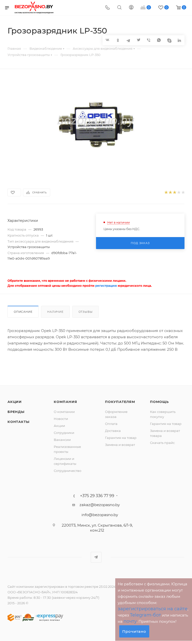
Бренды (16, 412)
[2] (170, 192)
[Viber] (149, 40)
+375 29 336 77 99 (97, 496)
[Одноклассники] (118, 40)
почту (130, 621)
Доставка (113, 431)
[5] (183, 192)
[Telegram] (128, 40)
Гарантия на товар (120, 438)
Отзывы (85, 312)
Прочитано (134, 631)
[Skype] (169, 40)
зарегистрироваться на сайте (153, 609)
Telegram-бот (145, 615)
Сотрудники (64, 433)
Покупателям (120, 402)
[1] (166, 192)
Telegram (96, 557)
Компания (65, 402)
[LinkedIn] (179, 40)
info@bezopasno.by (100, 514)
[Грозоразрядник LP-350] (96, 124)
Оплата (111, 424)
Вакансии (62, 440)
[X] (138, 40)
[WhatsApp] (159, 40)
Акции (15, 402)
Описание (23, 312)
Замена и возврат (120, 445)
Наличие (55, 312)
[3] (174, 192)
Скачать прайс (162, 443)
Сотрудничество (67, 471)
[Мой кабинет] (131, 7)
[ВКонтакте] (107, 40)
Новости (61, 419)
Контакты (18, 422)
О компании (64, 412)
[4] (178, 192)
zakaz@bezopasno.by (100, 504)
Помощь (159, 402)
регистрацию (106, 286)
